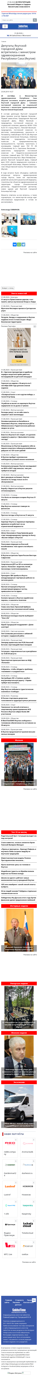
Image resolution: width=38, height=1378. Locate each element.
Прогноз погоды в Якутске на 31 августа (17, 515)
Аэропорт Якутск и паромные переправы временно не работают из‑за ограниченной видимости (18, 524)
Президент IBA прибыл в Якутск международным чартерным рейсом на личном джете (17, 577)
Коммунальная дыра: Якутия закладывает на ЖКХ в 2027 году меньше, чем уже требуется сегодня (19, 468)
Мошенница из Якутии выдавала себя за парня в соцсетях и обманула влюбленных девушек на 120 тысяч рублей (18, 448)
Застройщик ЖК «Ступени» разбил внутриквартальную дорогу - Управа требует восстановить (16, 680)
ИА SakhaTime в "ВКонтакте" (20, 35)
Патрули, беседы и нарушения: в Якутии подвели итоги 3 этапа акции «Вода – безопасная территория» (18, 319)
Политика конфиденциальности (14, 1321)
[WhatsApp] (19, 244)
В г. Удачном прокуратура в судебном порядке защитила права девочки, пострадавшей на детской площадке (16, 374)
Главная (8, 1300)
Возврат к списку (7, 288)
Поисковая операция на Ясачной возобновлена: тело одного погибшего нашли (17, 546)
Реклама (16, 1302)
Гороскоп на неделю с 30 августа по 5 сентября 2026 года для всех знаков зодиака (16, 385)
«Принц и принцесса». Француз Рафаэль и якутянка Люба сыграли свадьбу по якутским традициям (18, 851)
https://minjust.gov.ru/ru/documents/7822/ (19, 1364)
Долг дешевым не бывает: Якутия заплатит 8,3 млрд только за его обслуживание (15, 479)
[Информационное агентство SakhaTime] (22, 26)
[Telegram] (23, 244)
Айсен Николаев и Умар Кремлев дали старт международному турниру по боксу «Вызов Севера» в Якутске (18, 535)
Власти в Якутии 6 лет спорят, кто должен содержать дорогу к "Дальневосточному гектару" (18, 437)
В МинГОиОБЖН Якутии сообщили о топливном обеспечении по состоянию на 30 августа (18, 723)
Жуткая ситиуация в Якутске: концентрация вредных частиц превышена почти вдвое (14, 589)
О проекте (19, 1300)
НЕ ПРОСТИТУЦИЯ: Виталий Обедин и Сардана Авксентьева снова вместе (19, 4)
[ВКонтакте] (15, 244)
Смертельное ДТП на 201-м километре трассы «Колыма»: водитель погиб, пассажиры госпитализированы (16, 566)
